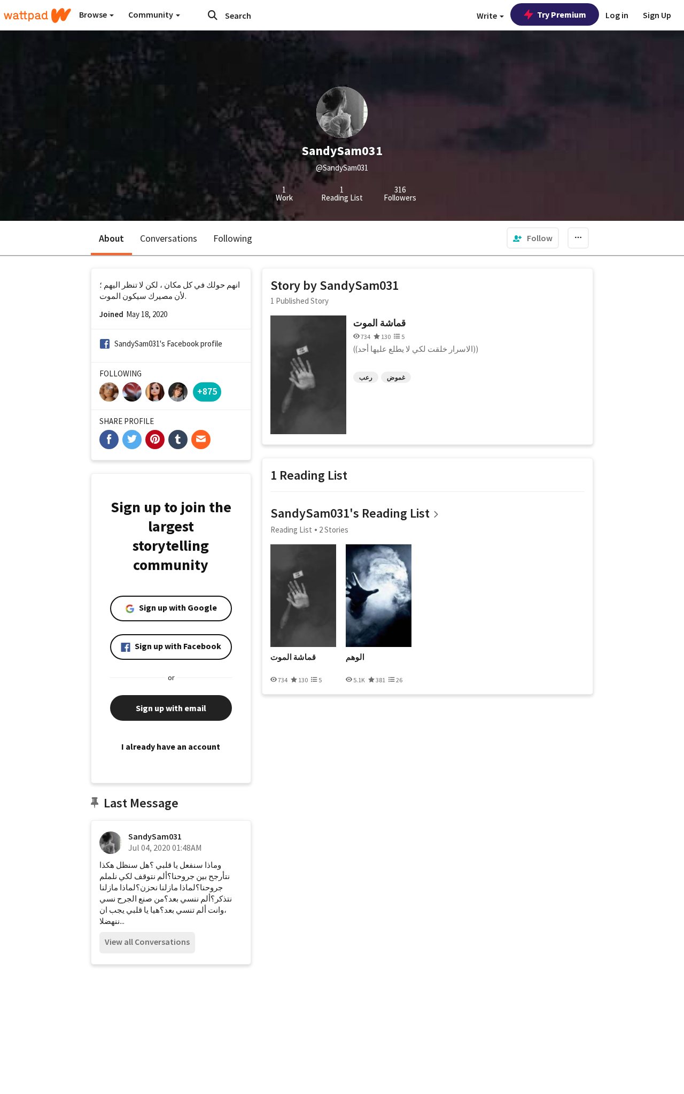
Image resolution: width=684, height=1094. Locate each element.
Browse (93, 14)
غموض (396, 377)
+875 (207, 391)
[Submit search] (213, 15)
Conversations (168, 238)
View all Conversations (147, 941)
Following (232, 238)
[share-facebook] (109, 439)
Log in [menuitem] (616, 15)
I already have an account (170, 746)
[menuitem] (533, 238)
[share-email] (201, 439)
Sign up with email (171, 708)
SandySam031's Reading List (350, 513)
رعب (365, 377)
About (111, 238)
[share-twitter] (132, 439)
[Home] (37, 15)
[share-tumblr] (178, 439)
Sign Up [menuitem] (657, 15)
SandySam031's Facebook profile (168, 343)
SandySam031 (155, 836)
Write (488, 15)
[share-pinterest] (155, 439)
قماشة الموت (379, 323)
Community (151, 14)
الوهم (355, 657)
